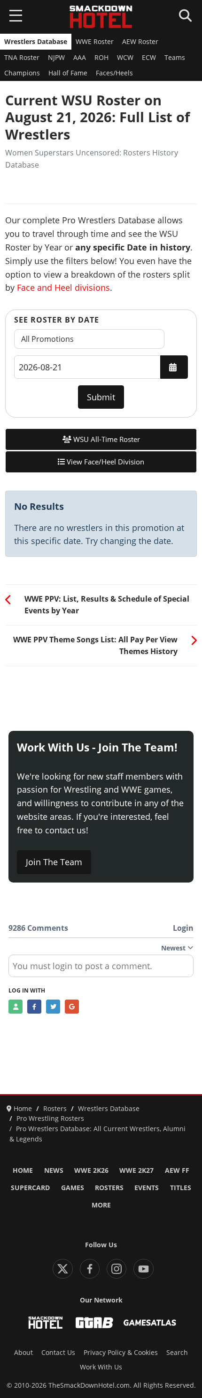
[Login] (15, 1007)
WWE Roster (95, 41)
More (101, 1205)
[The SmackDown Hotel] (101, 17)
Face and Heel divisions (63, 287)
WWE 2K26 (91, 1170)
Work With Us (101, 1367)
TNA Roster (21, 57)
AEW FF (177, 1170)
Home (23, 1170)
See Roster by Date (56, 320)
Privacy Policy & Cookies (121, 1352)
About (23, 1352)
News (53, 1170)
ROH (101, 57)
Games (72, 1188)
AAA (79, 57)
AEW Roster (140, 41)
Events (146, 1188)
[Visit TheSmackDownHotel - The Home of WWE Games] (45, 1322)
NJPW (56, 57)
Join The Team (54, 862)
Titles (180, 1188)
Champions (22, 73)
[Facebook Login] (34, 1007)
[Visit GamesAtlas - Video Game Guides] (150, 1322)
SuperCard (30, 1188)
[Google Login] (72, 1007)
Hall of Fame (67, 73)
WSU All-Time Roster (105, 439)
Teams (174, 57)
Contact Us (58, 1352)
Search (177, 1352)
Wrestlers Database (35, 41)
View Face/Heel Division (104, 461)
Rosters (109, 1188)
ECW (149, 57)
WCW (125, 57)
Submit (101, 397)
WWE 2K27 (136, 1170)
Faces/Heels (114, 73)
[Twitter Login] (53, 1007)
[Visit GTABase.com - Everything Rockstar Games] (94, 1322)
